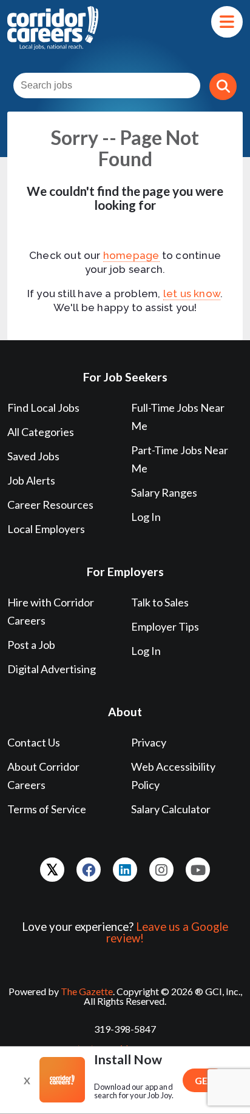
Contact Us (33, 742)
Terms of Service (46, 809)
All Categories (40, 431)
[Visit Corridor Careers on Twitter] (52, 869)
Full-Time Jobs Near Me (178, 416)
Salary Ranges (164, 492)
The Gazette (87, 991)
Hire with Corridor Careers (50, 611)
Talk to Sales (160, 602)
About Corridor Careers (43, 775)
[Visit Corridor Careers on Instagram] (161, 869)
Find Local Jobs (43, 407)
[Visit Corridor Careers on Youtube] (198, 869)
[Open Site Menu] (227, 22)
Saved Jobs (33, 456)
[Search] (223, 86)
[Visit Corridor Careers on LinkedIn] (125, 869)
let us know (191, 293)
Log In (146, 516)
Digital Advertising (51, 669)
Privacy (148, 742)
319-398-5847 (125, 1029)
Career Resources (50, 504)
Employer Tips (165, 626)
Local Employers (46, 528)
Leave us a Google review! (167, 932)
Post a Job (31, 644)
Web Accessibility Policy (173, 775)
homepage (131, 255)
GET (204, 1080)
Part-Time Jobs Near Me (179, 459)
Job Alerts (31, 480)
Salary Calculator (171, 809)
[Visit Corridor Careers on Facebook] (88, 869)
